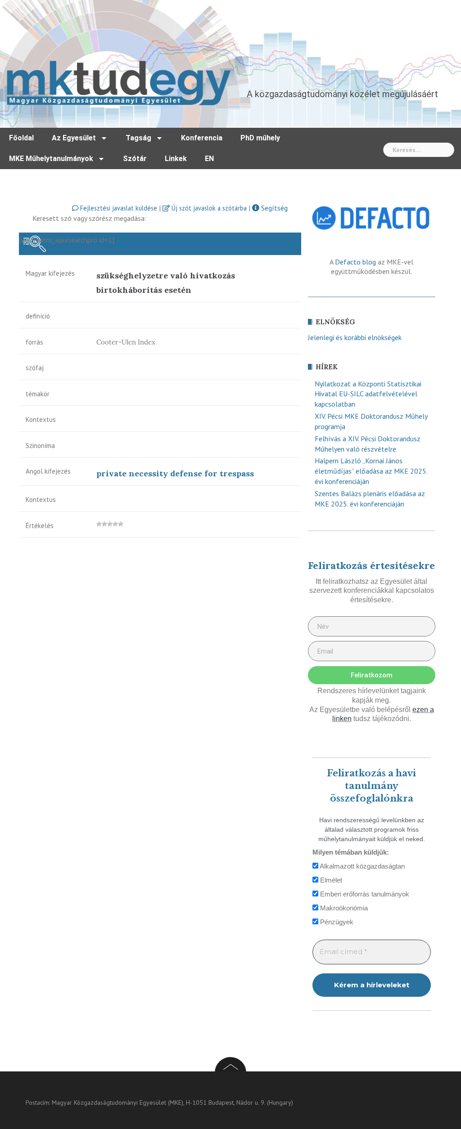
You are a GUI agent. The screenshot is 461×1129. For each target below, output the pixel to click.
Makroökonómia (343, 908)
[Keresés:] (418, 150)
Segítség (273, 207)
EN (209, 158)
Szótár (135, 158)
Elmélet (330, 880)
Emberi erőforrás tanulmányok (363, 894)
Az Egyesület (74, 138)
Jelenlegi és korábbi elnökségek (355, 337)
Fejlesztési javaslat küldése (117, 208)
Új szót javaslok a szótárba (208, 208)
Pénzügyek (335, 922)
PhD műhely (260, 138)
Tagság (138, 138)
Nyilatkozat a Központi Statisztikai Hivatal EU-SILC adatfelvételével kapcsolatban (368, 394)
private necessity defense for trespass (175, 473)
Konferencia (201, 138)
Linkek (176, 158)
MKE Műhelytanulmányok (51, 158)
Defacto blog (355, 261)
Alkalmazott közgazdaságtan (361, 866)
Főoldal (21, 138)
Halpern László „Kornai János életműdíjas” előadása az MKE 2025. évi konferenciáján (371, 471)
